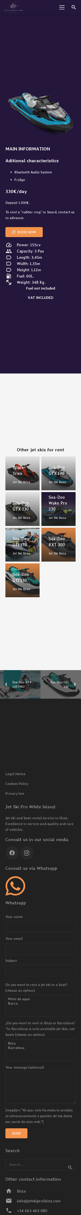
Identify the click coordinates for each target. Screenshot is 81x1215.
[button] (62, 7)
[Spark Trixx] (22, 473)
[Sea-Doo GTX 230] (22, 509)
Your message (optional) (24, 1067)
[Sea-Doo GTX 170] (58, 473)
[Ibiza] (40, 1043)
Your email (14, 938)
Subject (11, 960)
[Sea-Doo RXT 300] (58, 545)
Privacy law (14, 793)
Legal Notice (15, 774)
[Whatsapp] (15, 886)
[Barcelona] (40, 1048)
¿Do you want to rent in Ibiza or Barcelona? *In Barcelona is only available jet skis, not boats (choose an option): (40, 1029)
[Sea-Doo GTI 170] (22, 545)
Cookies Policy (16, 784)
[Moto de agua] (40, 999)
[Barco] (40, 1003)
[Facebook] (12, 853)
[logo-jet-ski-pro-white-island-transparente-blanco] (13, 7)
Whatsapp (15, 902)
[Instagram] (27, 853)
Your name (14, 917)
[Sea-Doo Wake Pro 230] (58, 509)
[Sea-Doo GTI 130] (22, 580)
